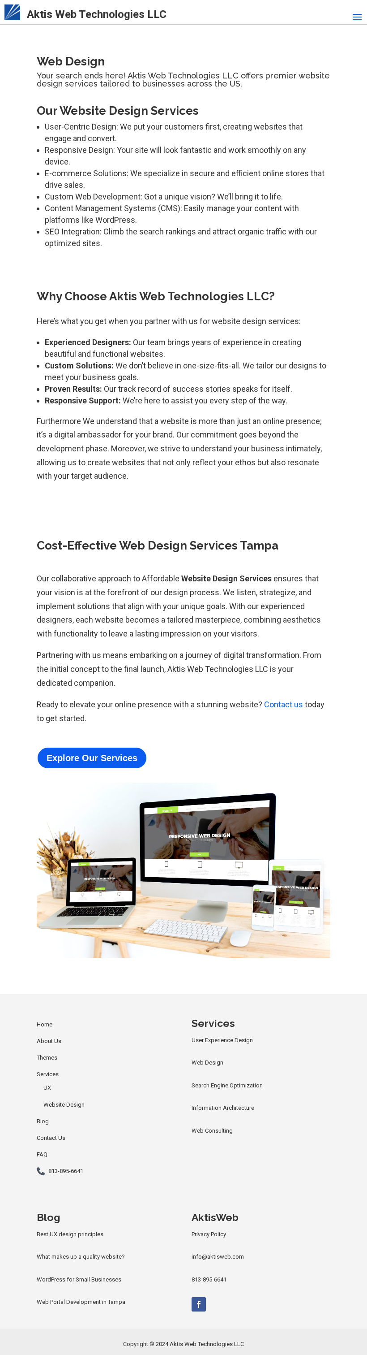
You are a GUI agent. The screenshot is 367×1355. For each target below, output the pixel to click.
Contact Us (51, 1137)
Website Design (64, 1104)
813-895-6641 (65, 1171)
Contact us (283, 704)
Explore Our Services (92, 758)
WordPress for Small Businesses (79, 1279)
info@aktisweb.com (218, 1256)
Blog (43, 1121)
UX (47, 1087)
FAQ (42, 1154)
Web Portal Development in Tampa (81, 1302)
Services (48, 1074)
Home (44, 1024)
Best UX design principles (70, 1234)
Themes (47, 1057)
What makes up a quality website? (81, 1256)
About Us (49, 1041)
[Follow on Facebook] (199, 1304)
